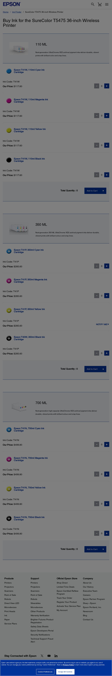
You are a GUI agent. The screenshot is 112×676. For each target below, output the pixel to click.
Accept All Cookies (65, 672)
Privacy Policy (68, 665)
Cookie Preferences (45, 672)
